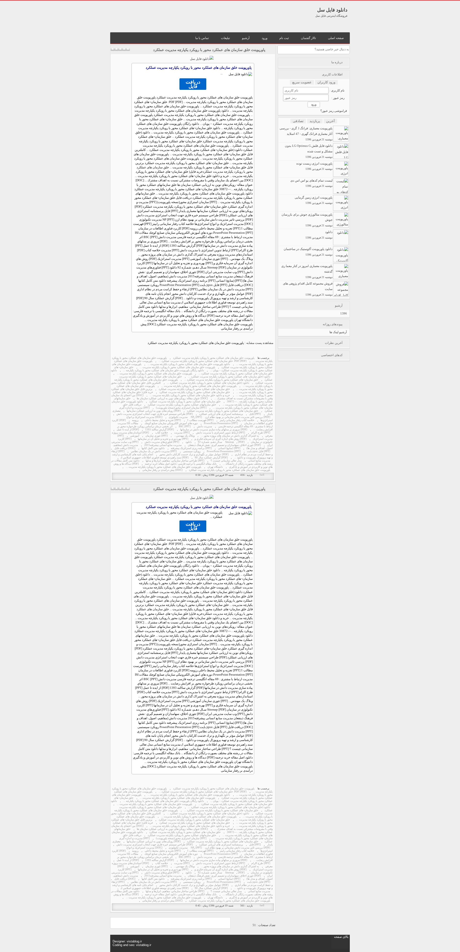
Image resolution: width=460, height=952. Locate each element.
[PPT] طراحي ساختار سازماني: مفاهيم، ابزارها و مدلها (175, 460)
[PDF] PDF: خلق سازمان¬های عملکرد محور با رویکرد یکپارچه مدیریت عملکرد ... (203, 361)
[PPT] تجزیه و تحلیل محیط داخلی (163, 420)
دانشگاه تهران (215, 467)
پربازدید (315, 121)
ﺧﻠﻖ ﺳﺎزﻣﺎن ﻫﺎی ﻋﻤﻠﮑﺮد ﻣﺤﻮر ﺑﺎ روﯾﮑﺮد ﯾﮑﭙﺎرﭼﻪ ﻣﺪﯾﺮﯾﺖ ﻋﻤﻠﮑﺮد (194, 392)
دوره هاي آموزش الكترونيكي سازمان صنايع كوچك (171, 423)
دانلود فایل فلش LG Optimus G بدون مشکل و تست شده (309, 151)
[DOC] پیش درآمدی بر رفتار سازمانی (162, 470)
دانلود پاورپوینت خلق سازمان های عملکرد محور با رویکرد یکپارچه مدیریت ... (189, 364)
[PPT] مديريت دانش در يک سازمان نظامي (154, 451)
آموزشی (134, 435)
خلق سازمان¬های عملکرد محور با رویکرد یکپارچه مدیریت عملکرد (194, 389)
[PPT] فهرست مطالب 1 (200, 420)
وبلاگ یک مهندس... (184, 435)
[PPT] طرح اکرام (260, 432)
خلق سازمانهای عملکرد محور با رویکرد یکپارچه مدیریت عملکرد (182, 404)
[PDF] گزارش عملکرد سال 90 (211, 457)
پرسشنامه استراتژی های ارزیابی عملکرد (221, 414)
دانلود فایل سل (332, 9)
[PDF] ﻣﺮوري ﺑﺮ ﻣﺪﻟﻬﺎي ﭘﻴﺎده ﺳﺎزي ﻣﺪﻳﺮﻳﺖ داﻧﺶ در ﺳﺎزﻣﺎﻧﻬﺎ (213, 429)
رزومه (135, 420)
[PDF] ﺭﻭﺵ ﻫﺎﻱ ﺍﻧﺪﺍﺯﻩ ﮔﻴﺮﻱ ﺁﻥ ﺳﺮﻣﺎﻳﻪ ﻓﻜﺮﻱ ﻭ (221, 439)
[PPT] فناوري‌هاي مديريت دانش (162, 442)
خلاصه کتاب (161, 432)
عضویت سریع (301, 82)
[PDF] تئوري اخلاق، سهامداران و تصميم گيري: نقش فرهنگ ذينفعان (224, 445)
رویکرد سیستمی (192, 451)
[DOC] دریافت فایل (124, 448)
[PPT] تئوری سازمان (156, 435)
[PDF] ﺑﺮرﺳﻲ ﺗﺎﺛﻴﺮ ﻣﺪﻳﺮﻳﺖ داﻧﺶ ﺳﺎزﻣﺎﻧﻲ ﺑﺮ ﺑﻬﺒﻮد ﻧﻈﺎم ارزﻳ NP (230, 417)
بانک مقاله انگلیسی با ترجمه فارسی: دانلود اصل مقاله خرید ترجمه (181, 463)
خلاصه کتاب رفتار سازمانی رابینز (237, 420)
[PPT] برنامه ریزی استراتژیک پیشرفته (191, 448)
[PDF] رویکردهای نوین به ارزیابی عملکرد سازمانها (154, 411)
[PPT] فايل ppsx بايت (258, 451)
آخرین (330, 121)
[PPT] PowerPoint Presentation (221, 423)
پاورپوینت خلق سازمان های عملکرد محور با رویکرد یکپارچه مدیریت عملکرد (209, 50)
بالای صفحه (341, 937)
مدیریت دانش (204, 426)
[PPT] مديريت (182, 432)
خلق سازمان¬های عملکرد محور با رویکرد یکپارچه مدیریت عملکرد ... (221, 379)
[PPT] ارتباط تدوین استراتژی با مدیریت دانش (220, 432)
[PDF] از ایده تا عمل (128, 429)
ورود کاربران (326, 82)
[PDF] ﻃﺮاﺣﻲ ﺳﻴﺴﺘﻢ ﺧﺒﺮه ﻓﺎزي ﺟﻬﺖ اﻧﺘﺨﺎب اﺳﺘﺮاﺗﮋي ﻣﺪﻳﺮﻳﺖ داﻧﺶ (154, 414)
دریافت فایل (193, 84)
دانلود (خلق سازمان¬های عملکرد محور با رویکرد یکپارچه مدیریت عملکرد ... (229, 376)
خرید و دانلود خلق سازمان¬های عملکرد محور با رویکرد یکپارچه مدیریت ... (190, 395)
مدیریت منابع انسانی (259, 460)
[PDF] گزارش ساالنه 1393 (159, 429)
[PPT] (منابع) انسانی (229, 448)
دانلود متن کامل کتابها (153, 448)
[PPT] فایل (255, 414)
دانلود (188, 442)
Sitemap (229, 442)
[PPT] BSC (185, 426)
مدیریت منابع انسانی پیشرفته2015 (163, 445)
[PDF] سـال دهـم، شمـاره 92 (221, 442)
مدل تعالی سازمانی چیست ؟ (226, 460)
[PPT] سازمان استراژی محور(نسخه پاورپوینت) (181, 407)
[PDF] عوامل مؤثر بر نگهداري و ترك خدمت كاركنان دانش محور (194, 454)
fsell (262, 474)
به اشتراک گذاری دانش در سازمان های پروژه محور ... (230, 435)
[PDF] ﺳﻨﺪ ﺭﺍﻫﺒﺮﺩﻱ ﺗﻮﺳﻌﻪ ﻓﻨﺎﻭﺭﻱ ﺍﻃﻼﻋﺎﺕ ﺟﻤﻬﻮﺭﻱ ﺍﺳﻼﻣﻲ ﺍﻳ (155, 457)
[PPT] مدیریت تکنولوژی (185, 417)
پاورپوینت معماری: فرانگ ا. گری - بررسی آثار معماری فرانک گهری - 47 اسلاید (306, 133)
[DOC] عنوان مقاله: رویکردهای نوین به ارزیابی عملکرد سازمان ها (172, 398)
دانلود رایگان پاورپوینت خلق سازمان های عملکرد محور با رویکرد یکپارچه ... (163, 370)
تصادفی (298, 121)
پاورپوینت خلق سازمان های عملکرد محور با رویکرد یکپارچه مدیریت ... (177, 367)
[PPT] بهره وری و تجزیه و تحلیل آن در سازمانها (163, 439)
